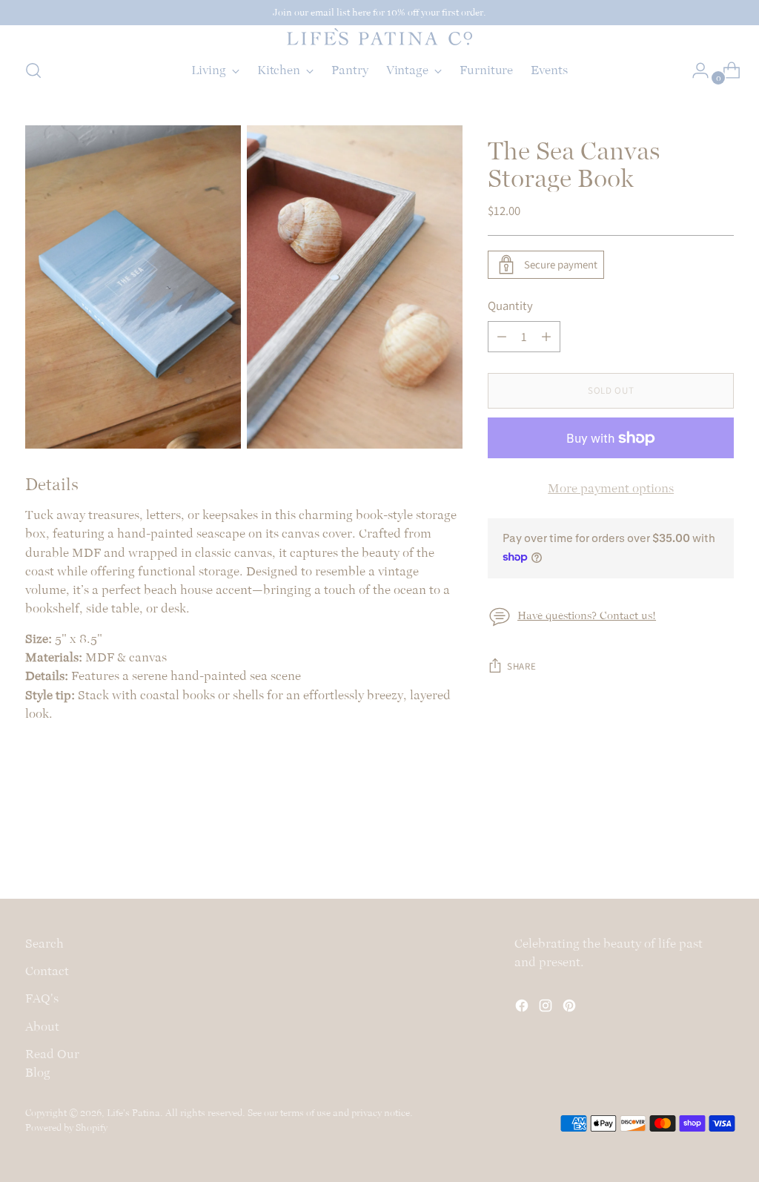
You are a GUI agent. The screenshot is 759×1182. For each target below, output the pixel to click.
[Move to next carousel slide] (721, 847)
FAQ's (42, 998)
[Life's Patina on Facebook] (523, 1008)
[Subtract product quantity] (501, 336)
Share (521, 666)
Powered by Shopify (66, 1127)
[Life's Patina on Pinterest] (571, 1008)
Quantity (510, 305)
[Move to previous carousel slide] (687, 848)
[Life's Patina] (379, 36)
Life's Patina (133, 1112)
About (42, 1026)
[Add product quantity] (546, 336)
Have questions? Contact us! (586, 615)
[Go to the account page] (694, 70)
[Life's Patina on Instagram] (547, 1008)
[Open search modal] (33, 70)
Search (44, 943)
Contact (47, 970)
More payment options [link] (611, 488)
